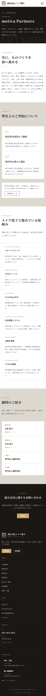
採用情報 (17, 551)
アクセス (5, 617)
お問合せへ (11, 193)
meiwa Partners (7, 609)
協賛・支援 (5, 591)
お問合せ (23, 516)
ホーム (3, 12)
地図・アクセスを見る (9, 680)
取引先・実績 (6, 582)
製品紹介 (5, 573)
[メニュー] (42, 3)
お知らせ (5, 604)
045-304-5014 (8, 632)
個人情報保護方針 (8, 613)
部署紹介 (5, 577)
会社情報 (5, 564)
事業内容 (5, 569)
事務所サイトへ (9, 432)
